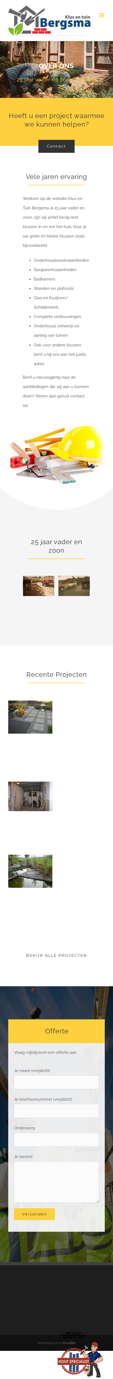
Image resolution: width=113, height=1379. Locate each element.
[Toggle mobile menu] (102, 15)
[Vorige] (27, 585)
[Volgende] (86, 585)
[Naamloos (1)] (80, 1332)
